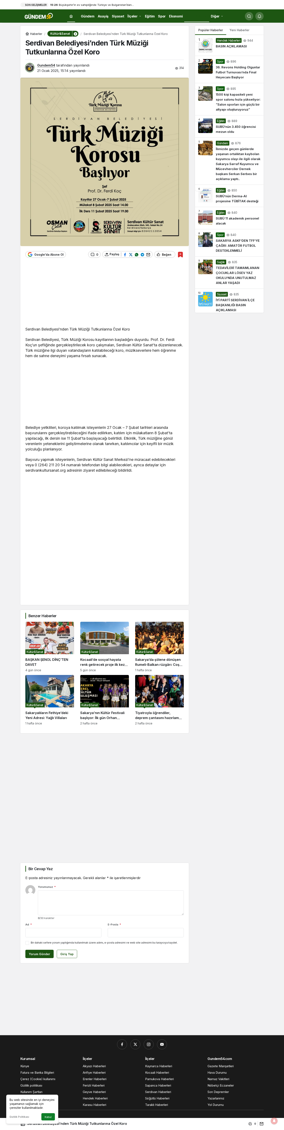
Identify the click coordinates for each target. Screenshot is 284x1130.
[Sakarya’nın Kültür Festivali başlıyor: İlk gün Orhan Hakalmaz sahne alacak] (104, 700)
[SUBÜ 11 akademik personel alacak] (229, 218)
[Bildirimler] (259, 16)
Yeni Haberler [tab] (239, 30)
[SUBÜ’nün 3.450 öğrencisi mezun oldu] (229, 126)
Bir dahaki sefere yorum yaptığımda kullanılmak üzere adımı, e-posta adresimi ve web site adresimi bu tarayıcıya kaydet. (104, 942)
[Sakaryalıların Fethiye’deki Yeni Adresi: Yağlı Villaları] (49, 700)
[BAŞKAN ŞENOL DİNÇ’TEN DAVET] (49, 647)
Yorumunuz (47, 886)
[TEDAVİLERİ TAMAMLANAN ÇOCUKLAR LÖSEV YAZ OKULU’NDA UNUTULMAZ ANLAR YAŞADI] (229, 273)
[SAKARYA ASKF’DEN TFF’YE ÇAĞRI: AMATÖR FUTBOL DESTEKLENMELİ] (229, 242)
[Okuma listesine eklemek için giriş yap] (180, 254)
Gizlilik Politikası (19, 1116)
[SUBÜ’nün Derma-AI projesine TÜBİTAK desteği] (229, 196)
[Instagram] (149, 1044)
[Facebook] (122, 1044)
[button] (75, 34)
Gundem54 (46, 65)
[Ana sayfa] (71, 16)
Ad (28, 924)
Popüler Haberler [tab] (210, 30)
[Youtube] (162, 1044)
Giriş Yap (67, 954)
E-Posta (114, 924)
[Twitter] (135, 1044)
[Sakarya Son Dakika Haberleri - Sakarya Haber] (39, 16)
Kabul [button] (48, 1117)
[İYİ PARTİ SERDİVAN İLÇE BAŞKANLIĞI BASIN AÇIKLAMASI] (229, 301)
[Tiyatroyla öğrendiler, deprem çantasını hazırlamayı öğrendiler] (159, 700)
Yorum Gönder (39, 954)
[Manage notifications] (274, 1121)
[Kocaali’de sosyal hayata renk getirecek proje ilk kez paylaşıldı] (104, 647)
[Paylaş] (261, 1123)
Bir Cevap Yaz (40, 869)
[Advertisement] (104, 294)
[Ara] (249, 16)
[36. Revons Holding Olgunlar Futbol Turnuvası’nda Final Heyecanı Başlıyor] (229, 69)
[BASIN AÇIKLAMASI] (229, 45)
